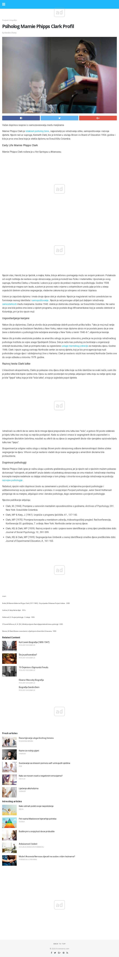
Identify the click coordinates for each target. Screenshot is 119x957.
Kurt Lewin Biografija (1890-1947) (34, 642)
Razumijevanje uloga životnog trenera (36, 738)
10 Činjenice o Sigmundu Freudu (33, 667)
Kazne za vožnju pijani (29, 751)
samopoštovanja (40, 300)
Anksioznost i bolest (28, 844)
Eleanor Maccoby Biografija (31, 680)
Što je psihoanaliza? (28, 655)
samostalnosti (9, 304)
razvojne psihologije (12, 480)
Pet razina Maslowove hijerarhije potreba (37, 819)
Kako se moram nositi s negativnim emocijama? (41, 776)
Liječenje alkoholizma (28, 788)
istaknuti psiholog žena (37, 131)
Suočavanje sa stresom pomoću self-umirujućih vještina (44, 763)
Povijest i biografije (9, 20)
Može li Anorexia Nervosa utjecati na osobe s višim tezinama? (47, 856)
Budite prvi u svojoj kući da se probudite (37, 831)
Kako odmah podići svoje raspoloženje (36, 806)
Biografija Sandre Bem (29, 687)
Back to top (60, 944)
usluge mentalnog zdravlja (75, 346)
